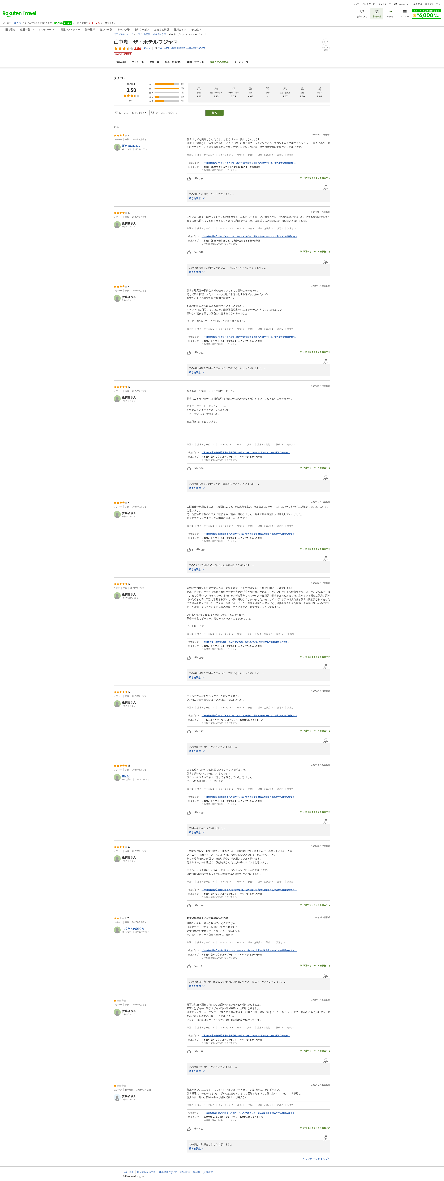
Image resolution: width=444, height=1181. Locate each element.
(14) (219, 62)
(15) (173, 62)
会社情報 (129, 1172)
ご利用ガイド (368, 4)
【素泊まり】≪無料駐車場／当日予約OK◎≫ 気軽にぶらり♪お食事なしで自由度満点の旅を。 (246, 452)
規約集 (196, 1172)
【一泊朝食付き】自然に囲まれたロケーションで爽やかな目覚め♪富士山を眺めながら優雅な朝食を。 (249, 533)
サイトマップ (384, 4)
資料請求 (208, 1172)
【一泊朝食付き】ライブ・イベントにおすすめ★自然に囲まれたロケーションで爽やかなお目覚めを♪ (249, 162)
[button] (149, 147)
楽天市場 (417, 4)
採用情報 (185, 1172)
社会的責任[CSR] (168, 1172)
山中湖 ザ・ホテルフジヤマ (146, 41)
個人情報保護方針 (146, 1172)
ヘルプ (356, 4)
